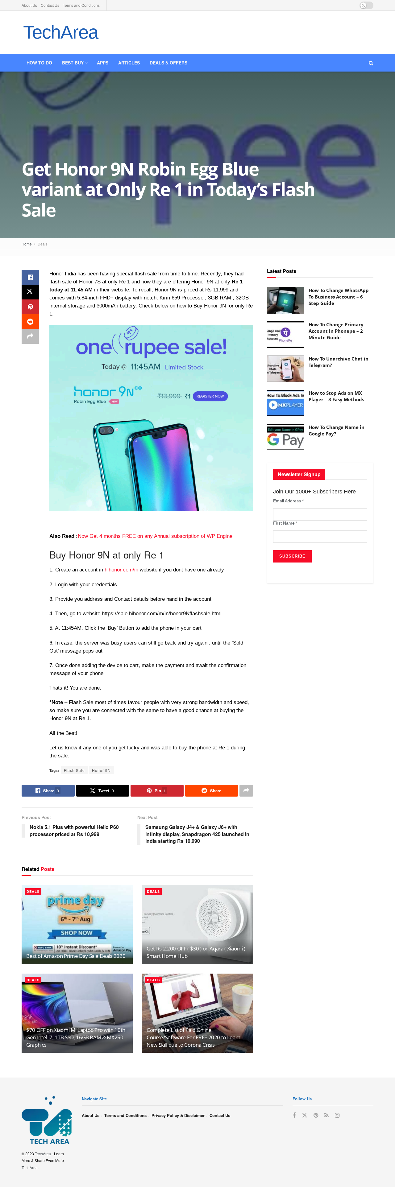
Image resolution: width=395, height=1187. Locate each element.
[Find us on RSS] (326, 1115)
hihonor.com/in (121, 570)
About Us (29, 5)
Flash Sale (74, 770)
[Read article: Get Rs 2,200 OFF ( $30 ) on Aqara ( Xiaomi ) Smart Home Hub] (197, 924)
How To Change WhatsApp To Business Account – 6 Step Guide (339, 296)
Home (27, 243)
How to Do (39, 63)
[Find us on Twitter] (304, 1115)
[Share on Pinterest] (30, 306)
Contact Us (50, 5)
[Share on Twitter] (30, 292)
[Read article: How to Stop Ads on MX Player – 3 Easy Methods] (285, 403)
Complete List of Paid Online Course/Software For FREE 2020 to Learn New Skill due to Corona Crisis (193, 1037)
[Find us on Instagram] (337, 1115)
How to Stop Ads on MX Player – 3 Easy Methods (336, 396)
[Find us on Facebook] (294, 1115)
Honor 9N (101, 770)
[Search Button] (371, 63)
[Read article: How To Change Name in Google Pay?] (285, 437)
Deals (43, 243)
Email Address (288, 500)
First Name (285, 523)
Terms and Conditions (81, 5)
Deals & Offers (168, 63)
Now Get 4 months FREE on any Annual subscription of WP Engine (155, 536)
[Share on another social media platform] (30, 336)
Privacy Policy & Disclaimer (178, 1115)
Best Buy (73, 63)
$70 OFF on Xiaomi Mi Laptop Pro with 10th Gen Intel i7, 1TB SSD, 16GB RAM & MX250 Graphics (75, 1037)
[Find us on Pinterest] (316, 1115)
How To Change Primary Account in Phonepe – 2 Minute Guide (336, 330)
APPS (102, 63)
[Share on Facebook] (30, 277)
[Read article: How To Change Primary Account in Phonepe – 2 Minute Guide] (285, 334)
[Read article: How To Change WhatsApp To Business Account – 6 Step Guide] (285, 300)
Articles (129, 63)
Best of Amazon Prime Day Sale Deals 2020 (75, 955)
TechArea (60, 32)
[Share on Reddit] (30, 321)
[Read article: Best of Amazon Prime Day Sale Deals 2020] (77, 924)
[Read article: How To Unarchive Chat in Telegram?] (285, 369)
